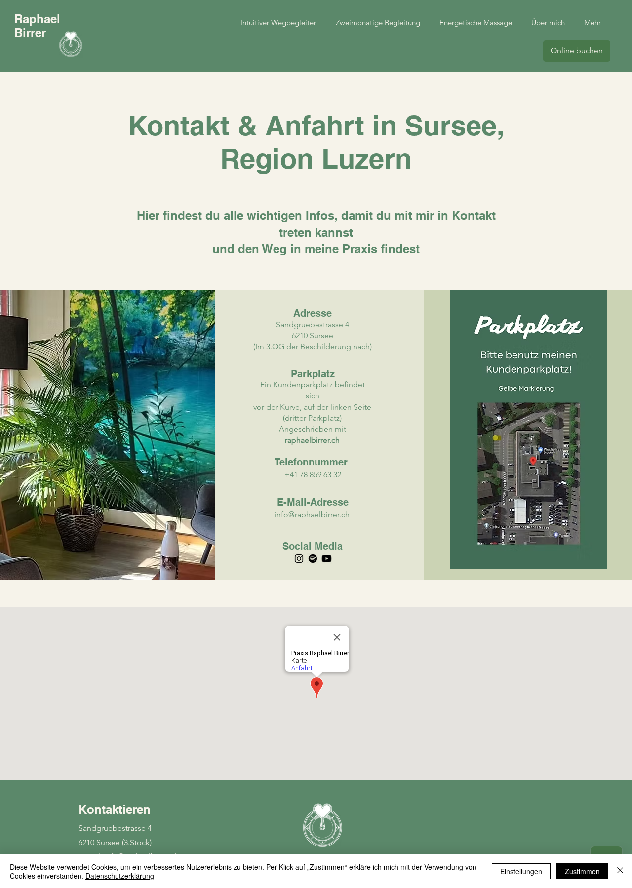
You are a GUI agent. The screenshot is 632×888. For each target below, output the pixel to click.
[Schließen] (620, 871)
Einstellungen (521, 871)
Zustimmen (582, 871)
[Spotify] (312, 558)
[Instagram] (299, 558)
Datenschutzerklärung (119, 876)
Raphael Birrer (37, 26)
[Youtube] (326, 558)
